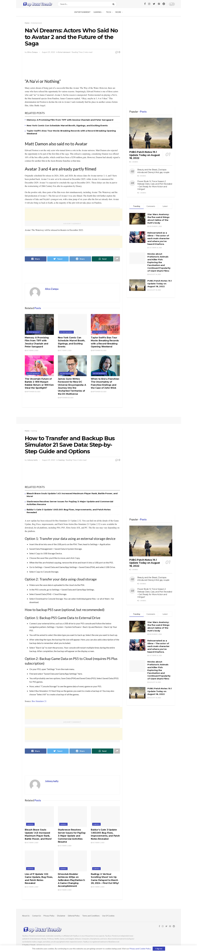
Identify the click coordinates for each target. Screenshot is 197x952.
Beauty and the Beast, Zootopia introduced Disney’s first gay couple (153, 171)
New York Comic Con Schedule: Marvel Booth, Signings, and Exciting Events (67, 125)
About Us (25, 916)
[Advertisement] (73, 68)
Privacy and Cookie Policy (139, 948)
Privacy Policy (49, 916)
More (118, 12)
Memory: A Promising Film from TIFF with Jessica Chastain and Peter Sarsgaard (70, 120)
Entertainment (83, 12)
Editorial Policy (74, 916)
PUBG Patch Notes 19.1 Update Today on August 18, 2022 (144, 155)
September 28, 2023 (99, 350)
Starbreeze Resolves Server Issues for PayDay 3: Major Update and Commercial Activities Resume (72, 835)
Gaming (98, 12)
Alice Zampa (32, 52)
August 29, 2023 (48, 52)
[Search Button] (114, 4)
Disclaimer (61, 916)
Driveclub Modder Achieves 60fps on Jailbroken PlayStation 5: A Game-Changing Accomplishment (71, 880)
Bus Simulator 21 (39, 701)
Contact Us (36, 916)
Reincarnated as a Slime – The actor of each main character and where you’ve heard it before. (158, 238)
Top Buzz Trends (30, 945)
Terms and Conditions (91, 916)
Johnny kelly (32, 460)
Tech (108, 12)
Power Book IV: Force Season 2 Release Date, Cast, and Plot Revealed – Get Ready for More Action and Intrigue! (154, 185)
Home (27, 23)
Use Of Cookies (108, 916)
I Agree (158, 949)
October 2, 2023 (32, 350)
